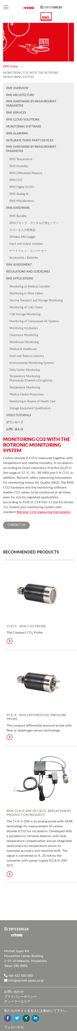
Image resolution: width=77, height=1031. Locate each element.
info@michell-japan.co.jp (25, 980)
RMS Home (11, 66)
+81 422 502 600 (20, 975)
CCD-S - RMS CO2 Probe (26, 626)
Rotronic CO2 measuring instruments (43, 512)
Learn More (10, 641)
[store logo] (51, 7)
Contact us (16, 525)
